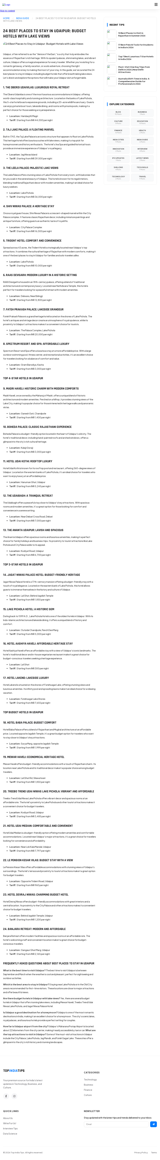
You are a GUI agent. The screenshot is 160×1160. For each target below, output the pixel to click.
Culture (88, 1095)
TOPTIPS (14, 1070)
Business (88, 1084)
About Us (8, 1118)
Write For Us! (9, 1123)
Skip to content (7, 10)
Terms (154, 1152)
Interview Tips (10, 1128)
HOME (6, 18)
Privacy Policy (141, 1152)
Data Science (10, 1133)
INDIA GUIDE (22, 18)
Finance (88, 1089)
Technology (90, 1079)
